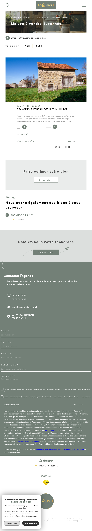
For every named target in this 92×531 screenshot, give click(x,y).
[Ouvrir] (8, 5)
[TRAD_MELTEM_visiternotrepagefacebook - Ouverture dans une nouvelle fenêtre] (3, 263)
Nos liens (62, 521)
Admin (55, 521)
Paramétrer (12, 523)
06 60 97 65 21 (19, 295)
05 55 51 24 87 (19, 299)
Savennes (56, 18)
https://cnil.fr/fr (51, 430)
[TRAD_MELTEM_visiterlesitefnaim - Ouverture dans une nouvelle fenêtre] (46, 482)
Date (39, 46)
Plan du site (68, 519)
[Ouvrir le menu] (84, 5)
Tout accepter (30, 523)
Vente (39, 18)
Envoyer (77, 404)
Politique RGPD (72, 521)
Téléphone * (9, 365)
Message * (8, 376)
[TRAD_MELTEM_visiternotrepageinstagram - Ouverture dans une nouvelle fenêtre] (3, 268)
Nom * (5, 331)
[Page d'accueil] (46, 5)
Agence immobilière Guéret (22, 18)
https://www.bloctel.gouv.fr (28, 441)
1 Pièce (20, 219)
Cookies (80, 521)
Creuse (47, 18)
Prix (28, 46)
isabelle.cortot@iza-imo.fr (25, 307)
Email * (6, 353)
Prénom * (7, 342)
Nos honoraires (57, 519)
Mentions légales (78, 519)
